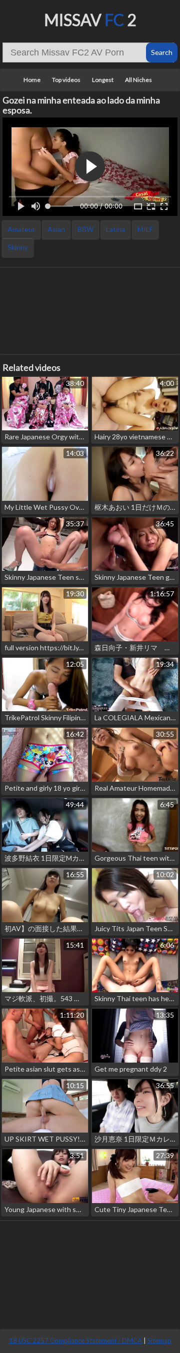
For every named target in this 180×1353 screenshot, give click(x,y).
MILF (145, 229)
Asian (56, 229)
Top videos (66, 79)
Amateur (21, 229)
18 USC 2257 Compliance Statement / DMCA (75, 1341)
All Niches (138, 79)
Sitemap (160, 1341)
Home (32, 79)
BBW (86, 229)
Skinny (18, 247)
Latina (115, 229)
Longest (103, 79)
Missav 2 (90, 19)
